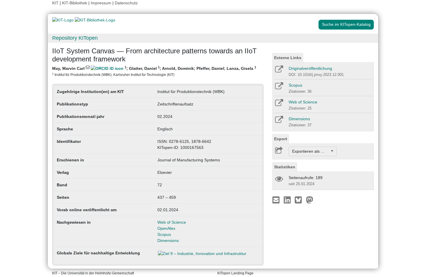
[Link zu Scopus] (278, 87)
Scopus (164, 234)
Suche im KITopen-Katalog (346, 24)
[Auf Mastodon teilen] (309, 199)
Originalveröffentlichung (310, 68)
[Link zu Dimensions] (278, 121)
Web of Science (171, 222)
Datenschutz (126, 3)
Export (280, 138)
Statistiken (284, 167)
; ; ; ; (154, 70)
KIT (55, 3)
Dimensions (168, 240)
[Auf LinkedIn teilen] (288, 199)
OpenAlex (166, 228)
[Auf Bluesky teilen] (300, 199)
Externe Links (287, 57)
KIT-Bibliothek (75, 3)
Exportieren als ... (311, 151)
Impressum (101, 3)
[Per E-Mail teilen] (276, 199)
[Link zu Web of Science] (278, 104)
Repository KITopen (75, 38)
